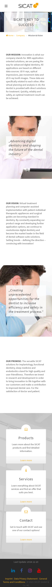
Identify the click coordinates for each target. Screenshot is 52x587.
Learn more (26, 460)
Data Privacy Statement (26, 578)
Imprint (9, 578)
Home (10, 35)
